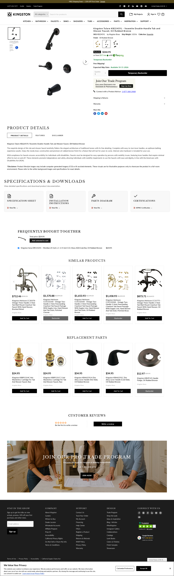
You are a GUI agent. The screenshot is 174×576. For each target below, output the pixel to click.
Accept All (143, 568)
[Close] (170, 568)
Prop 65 (48, 532)
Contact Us (80, 512)
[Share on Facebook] (94, 113)
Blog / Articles (112, 522)
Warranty (79, 548)
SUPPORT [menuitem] (144, 21)
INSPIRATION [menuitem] (130, 21)
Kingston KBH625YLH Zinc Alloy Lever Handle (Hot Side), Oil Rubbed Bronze (86, 379)
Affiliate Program (51, 529)
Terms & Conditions (52, 545)
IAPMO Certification (144, 208)
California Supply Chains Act (51, 559)
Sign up (12, 531)
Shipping (79, 535)
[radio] (97, 44)
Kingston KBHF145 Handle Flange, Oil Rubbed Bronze (147, 379)
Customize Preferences (125, 568)
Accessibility (49, 535)
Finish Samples (112, 545)
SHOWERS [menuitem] (78, 21)
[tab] (19, 135)
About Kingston (51, 512)
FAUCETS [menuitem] (55, 21)
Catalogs (110, 535)
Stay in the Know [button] (18, 508)
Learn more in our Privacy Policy (33, 573)
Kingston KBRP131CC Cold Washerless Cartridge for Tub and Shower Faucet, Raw (54, 379)
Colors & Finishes (113, 542)
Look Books (111, 538)
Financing (79, 522)
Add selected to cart (40, 240)
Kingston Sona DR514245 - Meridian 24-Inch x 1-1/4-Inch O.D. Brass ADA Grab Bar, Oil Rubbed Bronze (61, 248)
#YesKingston (111, 525)
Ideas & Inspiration (113, 519)
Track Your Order (82, 516)
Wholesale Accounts (52, 525)
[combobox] (83, 14)
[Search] (121, 14)
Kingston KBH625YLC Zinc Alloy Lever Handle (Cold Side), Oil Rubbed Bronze (118, 379)
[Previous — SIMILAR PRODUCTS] (13, 281)
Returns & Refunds (83, 538)
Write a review (108, 424)
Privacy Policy (81, 545)
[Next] (86, 61)
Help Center (80, 525)
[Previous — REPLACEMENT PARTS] (13, 357)
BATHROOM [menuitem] (41, 21)
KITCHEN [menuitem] (27, 21)
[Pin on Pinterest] (106, 113)
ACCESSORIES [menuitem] (103, 21)
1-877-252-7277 (12, 6)
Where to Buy (50, 519)
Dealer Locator (50, 522)
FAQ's (78, 529)
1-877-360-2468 (129, 91)
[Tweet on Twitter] (98, 113)
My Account (80, 519)
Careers (48, 516)
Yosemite (150, 34)
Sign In (153, 14)
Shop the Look (112, 516)
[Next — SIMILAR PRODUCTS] (160, 281)
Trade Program (37, 6)
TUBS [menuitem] (89, 21)
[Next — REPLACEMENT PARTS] (160, 357)
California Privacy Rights (54, 538)
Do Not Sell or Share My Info (56, 542)
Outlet (22, 6)
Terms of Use (11, 559)
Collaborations (112, 532)
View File (13, 208)
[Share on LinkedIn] (102, 113)
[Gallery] (48, 61)
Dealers (28, 6)
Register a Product (82, 532)
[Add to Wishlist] (85, 29)
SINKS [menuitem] (66, 21)
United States (158, 6)
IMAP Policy (80, 542)
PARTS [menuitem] (117, 21)
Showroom (111, 548)
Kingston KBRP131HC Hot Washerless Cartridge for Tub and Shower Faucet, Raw (23, 379)
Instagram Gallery (113, 529)
